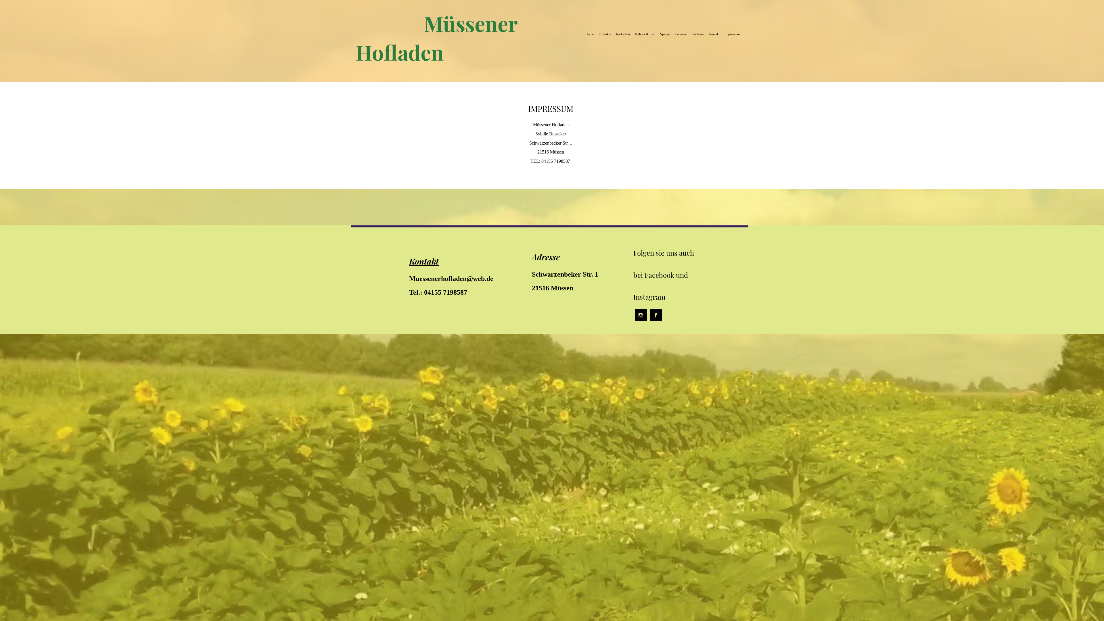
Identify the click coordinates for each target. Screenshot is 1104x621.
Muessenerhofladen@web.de (451, 278)
